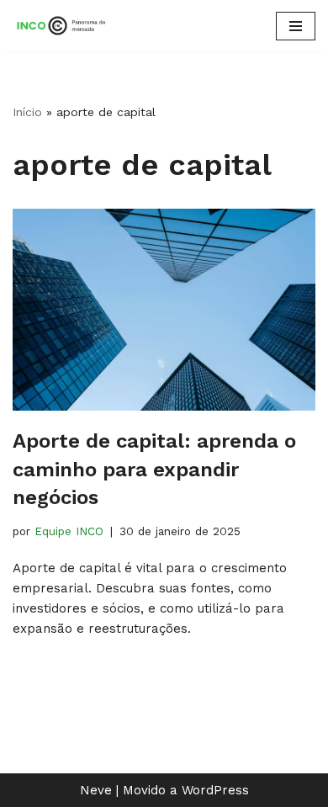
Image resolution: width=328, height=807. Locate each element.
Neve (96, 790)
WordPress (215, 790)
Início (27, 112)
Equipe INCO (68, 531)
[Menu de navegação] (295, 26)
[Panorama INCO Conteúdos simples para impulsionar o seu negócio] (63, 26)
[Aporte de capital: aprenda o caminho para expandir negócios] (164, 310)
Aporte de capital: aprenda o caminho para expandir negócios (154, 469)
